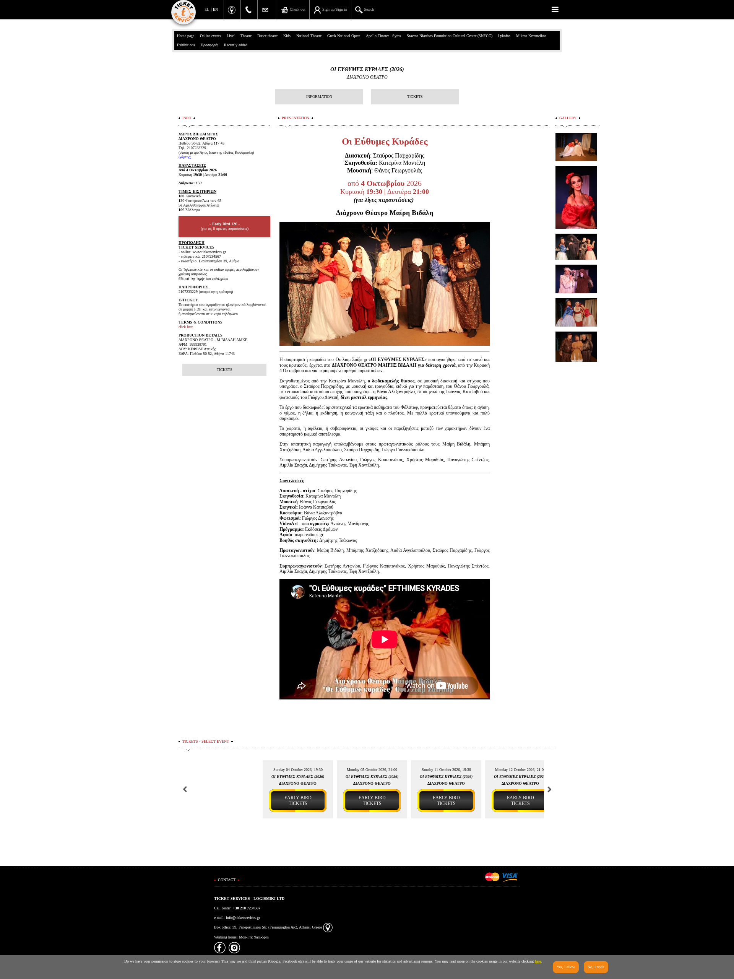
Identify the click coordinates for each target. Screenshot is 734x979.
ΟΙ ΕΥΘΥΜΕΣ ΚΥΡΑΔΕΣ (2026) (367, 69)
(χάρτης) (185, 157)
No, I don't (596, 967)
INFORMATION (319, 96)
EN (215, 9)
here (538, 961)
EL (207, 9)
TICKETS (415, 96)
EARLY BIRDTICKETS (298, 800)
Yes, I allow (566, 967)
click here (186, 327)
